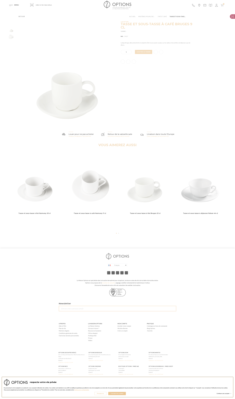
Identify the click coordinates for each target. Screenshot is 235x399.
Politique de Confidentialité (81, 390)
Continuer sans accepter (224, 393)
